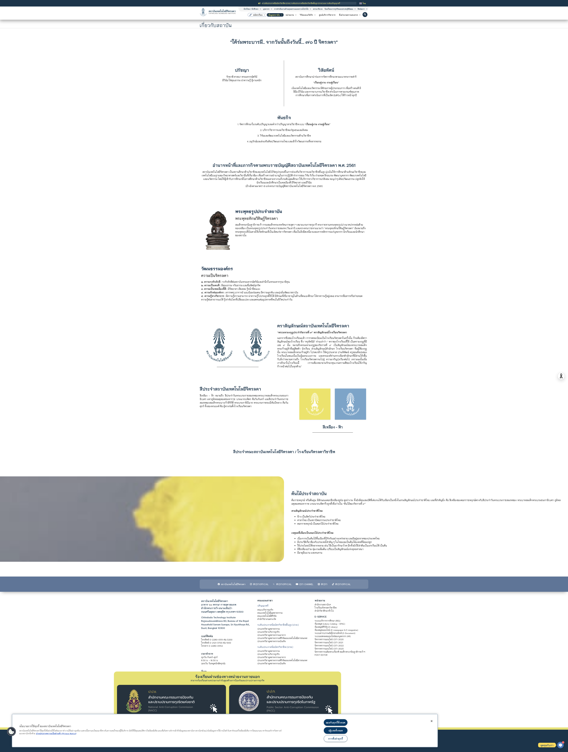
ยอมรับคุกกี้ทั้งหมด (335, 722)
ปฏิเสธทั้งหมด (335, 730)
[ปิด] (431, 721)
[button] (365, 14)
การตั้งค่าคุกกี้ (335, 738)
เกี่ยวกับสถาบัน (216, 25)
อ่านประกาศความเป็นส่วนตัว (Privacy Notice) (56, 733)
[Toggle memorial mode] (561, 376)
